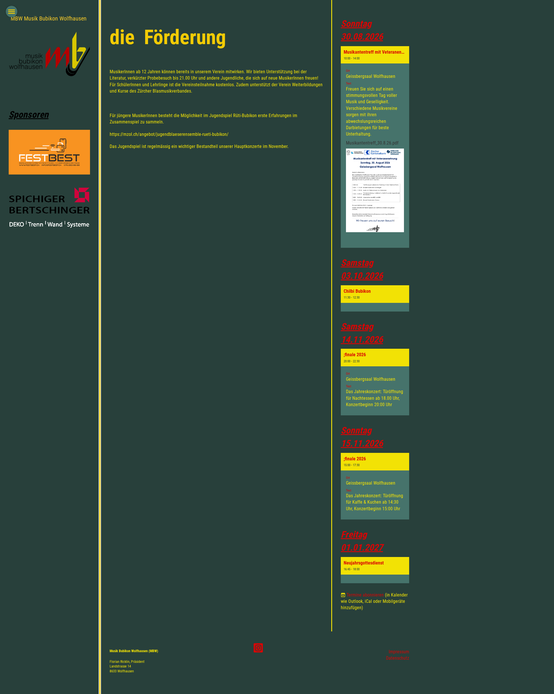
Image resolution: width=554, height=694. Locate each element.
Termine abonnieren (365, 595)
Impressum (399, 651)
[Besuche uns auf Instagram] (258, 649)
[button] (375, 147)
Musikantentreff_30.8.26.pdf (372, 143)
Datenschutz (397, 658)
